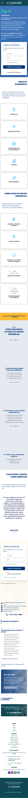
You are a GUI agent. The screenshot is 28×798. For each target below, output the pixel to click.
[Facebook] (9, 772)
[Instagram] (12, 772)
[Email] (18, 772)
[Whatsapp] (15, 772)
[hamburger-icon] (2, 3)
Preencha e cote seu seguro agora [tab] (11, 44)
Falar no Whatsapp (11, 687)
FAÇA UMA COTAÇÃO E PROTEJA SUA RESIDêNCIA (14, 316)
